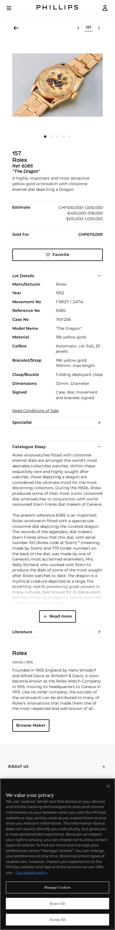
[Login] (105, 7)
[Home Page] (57, 8)
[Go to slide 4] (63, 136)
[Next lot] (99, 28)
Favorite (60, 254)
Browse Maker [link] (30, 725)
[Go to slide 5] (69, 136)
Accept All (57, 919)
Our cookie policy (31, 872)
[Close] (108, 786)
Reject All (57, 903)
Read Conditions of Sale (35, 410)
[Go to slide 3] (57, 136)
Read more (60, 616)
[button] (57, 85)
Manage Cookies (57, 887)
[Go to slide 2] (51, 136)
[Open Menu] (13, 8)
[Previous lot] (78, 28)
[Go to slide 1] (45, 136)
